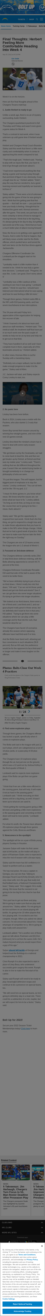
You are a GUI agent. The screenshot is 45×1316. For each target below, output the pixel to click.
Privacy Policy (20, 1262)
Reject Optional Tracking (22, 1304)
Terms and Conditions (26, 1257)
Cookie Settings (8, 1299)
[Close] (42, 1248)
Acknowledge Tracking (22, 1311)
